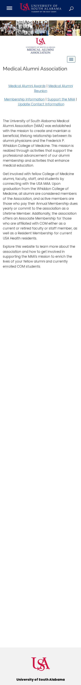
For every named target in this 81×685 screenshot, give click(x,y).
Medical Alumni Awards (27, 86)
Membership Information (24, 99)
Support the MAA (61, 99)
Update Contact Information (41, 104)
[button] (71, 8)
